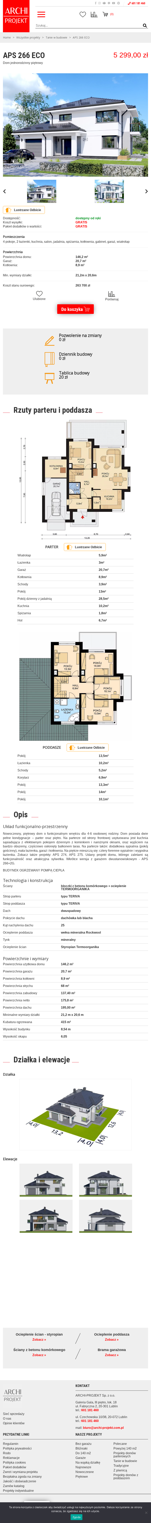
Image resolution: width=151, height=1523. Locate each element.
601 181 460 (138, 3)
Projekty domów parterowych (124, 1454)
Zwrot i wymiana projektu (20, 1472)
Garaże (81, 1457)
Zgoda (76, 1517)
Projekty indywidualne (18, 1490)
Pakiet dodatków (14, 1467)
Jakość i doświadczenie (19, 1481)
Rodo (7, 1453)
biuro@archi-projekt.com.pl (103, 1427)
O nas (7, 1418)
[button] (145, 25)
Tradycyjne (121, 1465)
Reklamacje (11, 1457)
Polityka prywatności (17, 1448)
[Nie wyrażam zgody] (146, 1513)
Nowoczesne (85, 1472)
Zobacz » (39, 1339)
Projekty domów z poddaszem (125, 1476)
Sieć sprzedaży (13, 1414)
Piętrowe (82, 1476)
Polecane (120, 1443)
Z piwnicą (120, 1470)
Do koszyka (72, 309)
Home (7, 37)
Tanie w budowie (56, 37)
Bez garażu (83, 1443)
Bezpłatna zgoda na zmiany (22, 1476)
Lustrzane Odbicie (27, 210)
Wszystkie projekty (28, 37)
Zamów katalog (13, 1486)
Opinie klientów (14, 1423)
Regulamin (10, 1443)
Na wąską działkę (88, 1462)
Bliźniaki (81, 1448)
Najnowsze (83, 1467)
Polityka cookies (14, 1462)
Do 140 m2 (83, 1453)
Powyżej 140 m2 (125, 1448)
